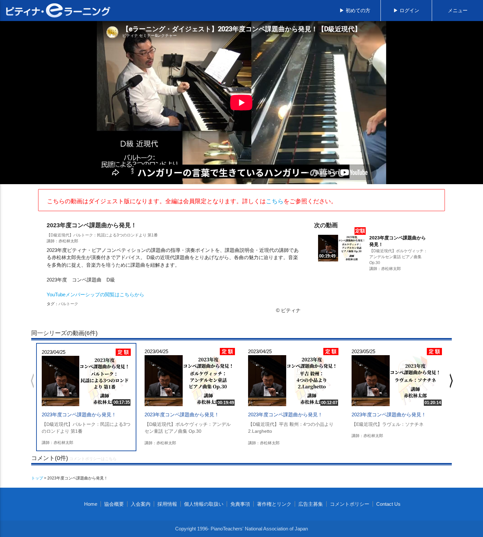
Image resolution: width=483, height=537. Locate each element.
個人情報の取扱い (203, 504)
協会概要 (114, 504)
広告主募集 (310, 504)
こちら (275, 201)
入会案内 (140, 504)
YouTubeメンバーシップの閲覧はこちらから (95, 294)
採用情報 (167, 504)
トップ (37, 478)
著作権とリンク (274, 504)
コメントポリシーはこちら (93, 458)
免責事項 (240, 504)
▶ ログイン (406, 10)
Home (90, 504)
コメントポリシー (349, 504)
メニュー (458, 10)
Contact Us (388, 504)
